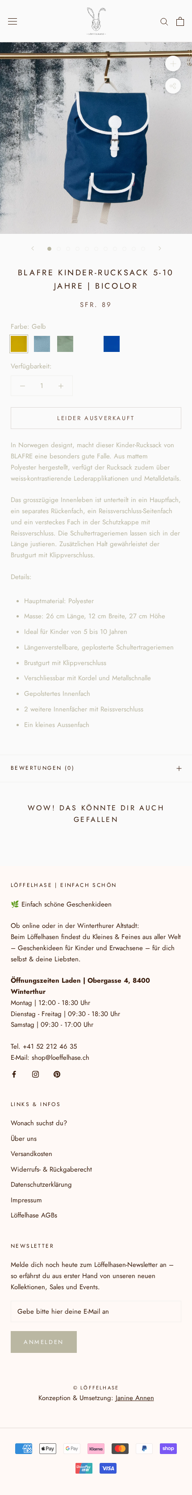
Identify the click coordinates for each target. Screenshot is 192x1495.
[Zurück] (32, 248)
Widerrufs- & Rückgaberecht (51, 1169)
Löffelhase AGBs (34, 1215)
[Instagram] (35, 1073)
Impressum (26, 1200)
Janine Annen (135, 1398)
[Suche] (164, 21)
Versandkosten (31, 1154)
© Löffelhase (96, 1387)
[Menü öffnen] (12, 21)
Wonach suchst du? (39, 1123)
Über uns (24, 1139)
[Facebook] (14, 1073)
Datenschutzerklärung (41, 1184)
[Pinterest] (57, 1073)
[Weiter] (160, 248)
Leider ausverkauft (96, 418)
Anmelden (44, 1342)
